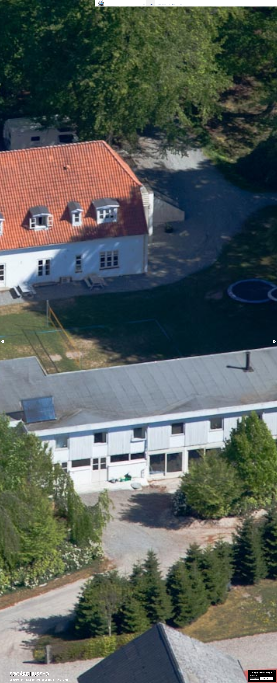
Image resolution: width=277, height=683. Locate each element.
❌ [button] (274, 671)
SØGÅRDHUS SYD (29, 674)
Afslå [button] (254, 678)
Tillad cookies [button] (266, 678)
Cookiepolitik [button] (253, 675)
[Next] (274, 341)
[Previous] (2, 341)
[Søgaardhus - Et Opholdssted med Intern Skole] (116, 3)
